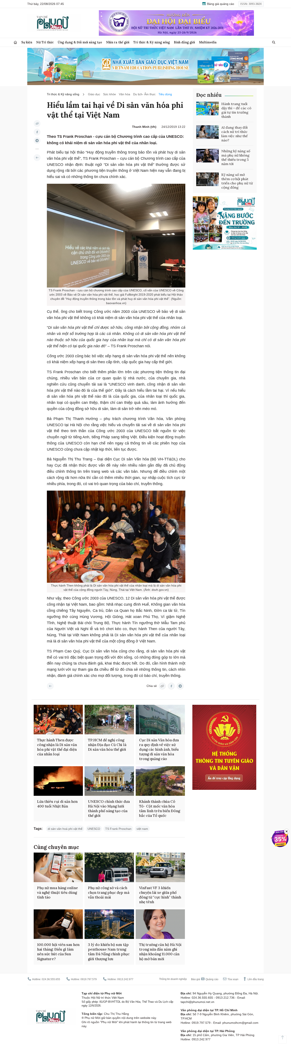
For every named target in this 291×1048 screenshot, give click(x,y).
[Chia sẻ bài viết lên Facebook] (37, 132)
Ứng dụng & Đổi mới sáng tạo (80, 42)
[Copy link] (37, 123)
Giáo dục (94, 94)
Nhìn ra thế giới (117, 42)
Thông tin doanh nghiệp (173, 979)
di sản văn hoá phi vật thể (65, 828)
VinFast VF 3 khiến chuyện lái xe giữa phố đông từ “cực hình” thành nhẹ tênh (160, 895)
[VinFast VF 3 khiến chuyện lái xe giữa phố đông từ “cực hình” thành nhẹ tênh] (160, 867)
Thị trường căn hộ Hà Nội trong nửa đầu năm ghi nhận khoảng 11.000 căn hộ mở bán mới (160, 951)
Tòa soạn (232, 979)
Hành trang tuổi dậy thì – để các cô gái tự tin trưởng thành (236, 110)
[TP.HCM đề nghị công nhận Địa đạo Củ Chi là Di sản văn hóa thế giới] (109, 719)
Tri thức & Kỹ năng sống (151, 42)
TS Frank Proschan (118, 828)
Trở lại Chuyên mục (50, 686)
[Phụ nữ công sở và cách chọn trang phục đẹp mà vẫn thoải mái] (109, 867)
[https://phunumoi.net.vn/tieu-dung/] (37, 157)
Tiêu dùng (165, 94)
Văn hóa (124, 94)
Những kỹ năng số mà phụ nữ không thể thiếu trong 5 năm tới (235, 157)
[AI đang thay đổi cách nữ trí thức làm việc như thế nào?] (207, 132)
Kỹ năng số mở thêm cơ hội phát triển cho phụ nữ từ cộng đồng (237, 180)
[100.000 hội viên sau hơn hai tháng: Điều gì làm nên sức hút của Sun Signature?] (58, 924)
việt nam (142, 828)
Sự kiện (26, 42)
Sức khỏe (109, 94)
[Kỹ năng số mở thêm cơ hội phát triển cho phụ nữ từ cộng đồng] (207, 179)
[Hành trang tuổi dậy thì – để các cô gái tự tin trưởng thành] (207, 108)
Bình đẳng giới (184, 42)
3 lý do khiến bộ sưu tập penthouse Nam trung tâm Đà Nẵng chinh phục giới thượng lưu (109, 951)
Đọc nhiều (209, 95)
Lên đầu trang (255, 979)
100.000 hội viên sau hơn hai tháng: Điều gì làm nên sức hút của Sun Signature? (58, 951)
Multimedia (208, 42)
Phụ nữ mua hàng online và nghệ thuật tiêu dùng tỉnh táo (57, 893)
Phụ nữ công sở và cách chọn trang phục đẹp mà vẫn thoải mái (108, 893)
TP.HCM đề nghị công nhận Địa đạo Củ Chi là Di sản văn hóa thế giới (107, 745)
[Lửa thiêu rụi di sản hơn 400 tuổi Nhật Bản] (58, 781)
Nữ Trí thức (45, 42)
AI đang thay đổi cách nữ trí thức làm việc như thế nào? (234, 133)
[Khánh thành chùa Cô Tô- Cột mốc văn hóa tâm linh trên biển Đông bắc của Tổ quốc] (160, 781)
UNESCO (94, 828)
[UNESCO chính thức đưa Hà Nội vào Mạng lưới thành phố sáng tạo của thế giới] (109, 781)
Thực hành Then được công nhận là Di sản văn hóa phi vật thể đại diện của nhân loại (57, 747)
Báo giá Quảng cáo (204, 979)
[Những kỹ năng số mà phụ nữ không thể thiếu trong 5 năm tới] (207, 155)
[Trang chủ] (15, 42)
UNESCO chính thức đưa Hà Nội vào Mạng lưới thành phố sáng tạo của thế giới (109, 808)
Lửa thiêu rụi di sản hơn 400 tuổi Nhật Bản (57, 804)
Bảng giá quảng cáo (220, 4)
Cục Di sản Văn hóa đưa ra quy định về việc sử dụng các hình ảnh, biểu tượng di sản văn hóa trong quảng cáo (159, 749)
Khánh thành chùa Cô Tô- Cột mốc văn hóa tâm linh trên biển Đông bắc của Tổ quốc (159, 808)
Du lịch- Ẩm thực (144, 94)
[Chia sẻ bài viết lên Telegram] (37, 140)
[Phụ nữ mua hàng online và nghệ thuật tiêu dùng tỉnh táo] (58, 867)
